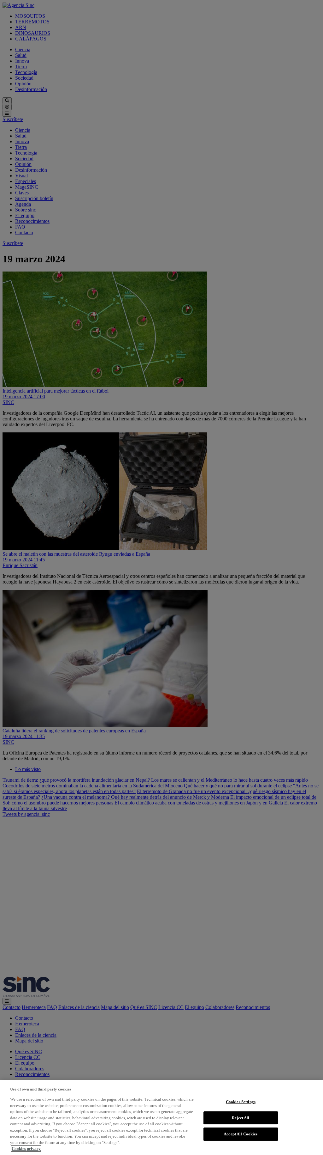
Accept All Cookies (240, 1134)
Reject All (240, 1117)
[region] (161, 1117)
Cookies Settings (240, 1101)
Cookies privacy (26, 1148)
